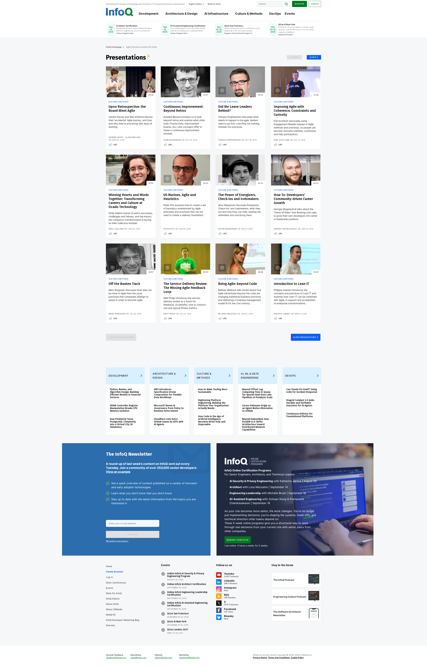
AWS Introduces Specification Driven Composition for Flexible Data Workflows (167, 393)
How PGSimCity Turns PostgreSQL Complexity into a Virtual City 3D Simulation (123, 423)
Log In (109, 577)
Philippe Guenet (282, 314)
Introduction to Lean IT (291, 284)
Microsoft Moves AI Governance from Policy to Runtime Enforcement (169, 408)
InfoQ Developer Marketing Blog (122, 620)
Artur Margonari (227, 229)
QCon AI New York (176, 621)
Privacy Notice (260, 657)
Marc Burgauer (117, 314)
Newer (295, 57)
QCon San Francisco (178, 613)
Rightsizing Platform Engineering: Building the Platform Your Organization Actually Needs (213, 404)
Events (290, 13)
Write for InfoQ (114, 593)
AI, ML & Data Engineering (250, 375)
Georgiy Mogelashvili (285, 229)
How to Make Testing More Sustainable (212, 390)
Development (148, 13)
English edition (195, 4)
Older (313, 57)
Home (109, 566)
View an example (118, 472)
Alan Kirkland (133, 137)
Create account (114, 571)
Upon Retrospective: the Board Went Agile (127, 109)
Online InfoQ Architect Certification (186, 584)
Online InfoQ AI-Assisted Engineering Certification (187, 604)
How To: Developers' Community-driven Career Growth (293, 199)
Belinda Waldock (227, 314)
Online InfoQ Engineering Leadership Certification (187, 593)
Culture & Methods (248, 13)
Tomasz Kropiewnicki (229, 140)
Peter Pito (168, 229)
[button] (132, 534)
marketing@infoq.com (189, 657)
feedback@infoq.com (116, 657)
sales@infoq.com (138, 657)
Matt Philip (169, 314)
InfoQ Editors (113, 598)
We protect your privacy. (117, 541)
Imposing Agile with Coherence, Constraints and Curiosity (295, 111)
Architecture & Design (181, 13)
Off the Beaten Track (124, 284)
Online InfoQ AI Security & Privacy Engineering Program (185, 575)
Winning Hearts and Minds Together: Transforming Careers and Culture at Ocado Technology (129, 201)
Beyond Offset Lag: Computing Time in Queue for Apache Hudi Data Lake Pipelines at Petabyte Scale (257, 393)
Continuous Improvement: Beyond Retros (183, 109)
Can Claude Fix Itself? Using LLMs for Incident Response (301, 390)
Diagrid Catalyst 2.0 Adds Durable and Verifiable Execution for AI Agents (300, 403)
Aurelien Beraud (172, 140)
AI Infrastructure (216, 13)
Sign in (315, 4)
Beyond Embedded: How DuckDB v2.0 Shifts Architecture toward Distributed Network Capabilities (255, 424)
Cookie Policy (297, 657)
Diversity (110, 625)
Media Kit (111, 614)
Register (299, 4)
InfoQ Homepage (114, 47)
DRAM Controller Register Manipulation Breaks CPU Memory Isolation (124, 408)
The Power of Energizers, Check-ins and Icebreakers (238, 197)
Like (115, 144)
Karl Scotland (282, 140)
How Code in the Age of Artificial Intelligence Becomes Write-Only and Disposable (211, 420)
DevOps (275, 13)
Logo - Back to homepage (119, 12)
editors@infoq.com (163, 657)
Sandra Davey (116, 137)
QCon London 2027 (177, 629)
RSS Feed (149, 57)
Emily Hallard (116, 229)
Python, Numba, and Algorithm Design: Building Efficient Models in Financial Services (125, 393)
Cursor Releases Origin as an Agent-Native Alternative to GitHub (257, 408)
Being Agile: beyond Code (237, 284)
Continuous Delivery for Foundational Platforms (299, 415)
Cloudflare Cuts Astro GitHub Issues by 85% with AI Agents (168, 422)
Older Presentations (304, 337)
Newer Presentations (122, 337)
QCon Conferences (116, 582)
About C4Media (114, 609)
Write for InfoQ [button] (214, 4)
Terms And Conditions (279, 657)
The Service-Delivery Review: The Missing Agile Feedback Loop (185, 288)
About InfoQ (112, 604)
